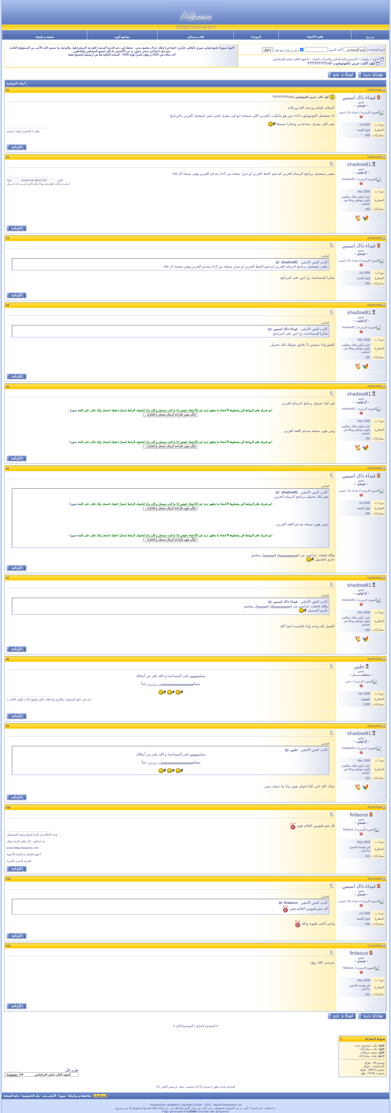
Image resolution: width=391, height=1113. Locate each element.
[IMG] (372, 1069)
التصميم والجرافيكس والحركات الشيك (334, 59)
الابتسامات (378, 1066)
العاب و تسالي (195, 36)
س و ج (370, 36)
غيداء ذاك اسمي (359, 97)
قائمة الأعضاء (315, 36)
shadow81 (359, 164)
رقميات (364, 59)
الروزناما (256, 36)
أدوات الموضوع (16, 83)
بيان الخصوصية (31, 1095)
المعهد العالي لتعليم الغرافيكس (290, 59)
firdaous (359, 814)
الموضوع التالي (184, 1025)
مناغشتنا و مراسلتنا (79, 1095)
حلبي (359, 666)
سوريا (73, 410)
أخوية (375, 59)
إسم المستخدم (376, 49)
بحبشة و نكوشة (44, 36)
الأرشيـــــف (49, 1095)
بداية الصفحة (11, 1095)
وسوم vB (378, 1062)
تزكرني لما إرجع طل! (286, 50)
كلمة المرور (336, 49)
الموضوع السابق (205, 1025)
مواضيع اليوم (122, 36)
